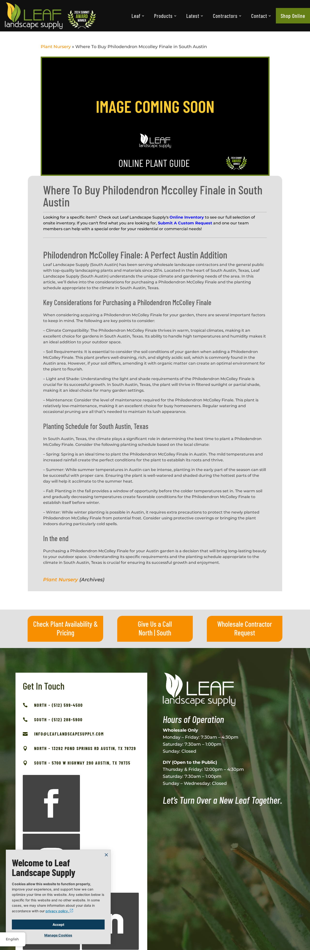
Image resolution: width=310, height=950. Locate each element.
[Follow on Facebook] (51, 803)
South (164, 632)
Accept (58, 924)
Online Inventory (187, 217)
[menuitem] (138, 15)
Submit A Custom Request (185, 223)
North (146, 632)
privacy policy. (58, 911)
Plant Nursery (56, 46)
